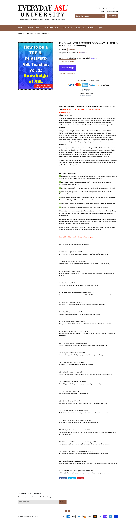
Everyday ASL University (30, 516)
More (100, 28)
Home (20, 28)
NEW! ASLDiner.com (33, 28)
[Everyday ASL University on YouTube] (69, 511)
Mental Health (67, 28)
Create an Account (112, 11)
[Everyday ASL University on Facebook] (66, 511)
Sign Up (62, 502)
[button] (88, 53)
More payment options (67, 73)
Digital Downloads (51, 28)
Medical (91, 28)
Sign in (102, 11)
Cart (114, 16)
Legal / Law (80, 28)
